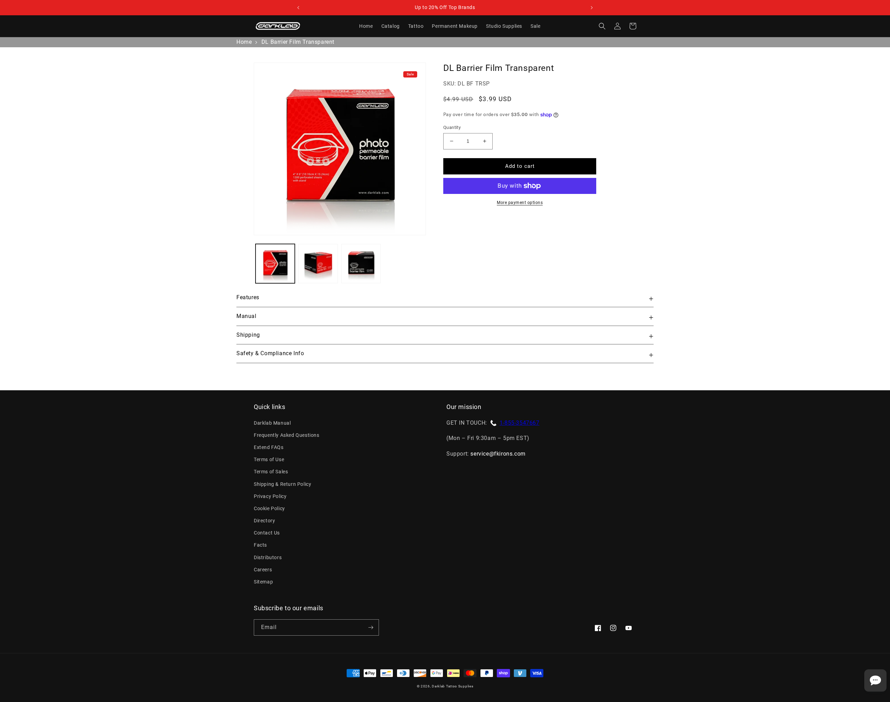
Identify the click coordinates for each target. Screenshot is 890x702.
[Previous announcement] (298, 7)
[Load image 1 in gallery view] (275, 263)
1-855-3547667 (520, 422)
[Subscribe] (371, 627)
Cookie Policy (269, 508)
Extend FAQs (269, 447)
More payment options (520, 202)
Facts (260, 545)
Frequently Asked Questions (286, 435)
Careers (263, 569)
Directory (264, 520)
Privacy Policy (270, 496)
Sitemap (263, 582)
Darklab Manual (272, 423)
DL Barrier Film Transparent (297, 42)
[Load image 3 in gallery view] (361, 263)
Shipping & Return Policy (282, 484)
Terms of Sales (271, 471)
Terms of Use (269, 459)
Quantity (452, 127)
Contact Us (267, 533)
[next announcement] (592, 7)
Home (244, 42)
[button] (602, 26)
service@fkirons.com (497, 453)
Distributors (268, 557)
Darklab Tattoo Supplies (452, 686)
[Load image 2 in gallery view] (318, 263)
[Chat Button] (875, 680)
